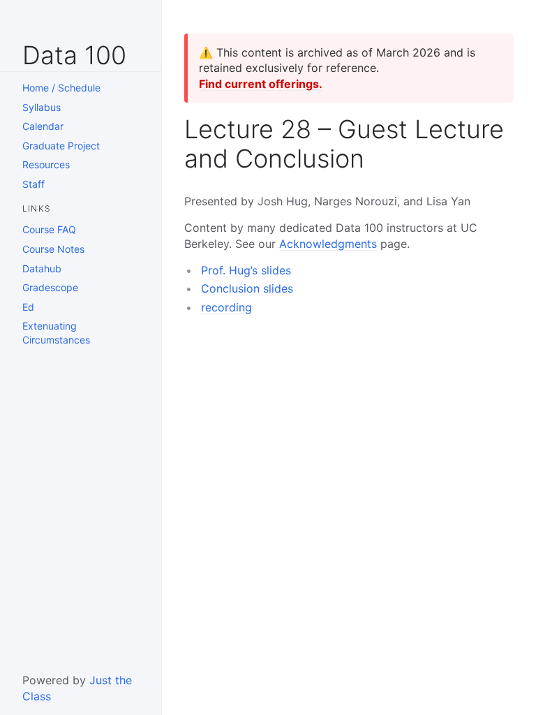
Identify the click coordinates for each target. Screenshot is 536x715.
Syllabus (41, 107)
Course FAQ (49, 229)
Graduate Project (61, 146)
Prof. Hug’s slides (246, 270)
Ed (28, 307)
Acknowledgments (328, 244)
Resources (46, 164)
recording (226, 307)
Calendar (43, 126)
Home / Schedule (61, 88)
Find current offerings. (260, 84)
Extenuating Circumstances (56, 333)
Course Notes (53, 249)
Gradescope (50, 287)
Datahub (41, 268)
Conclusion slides (247, 288)
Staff (33, 184)
